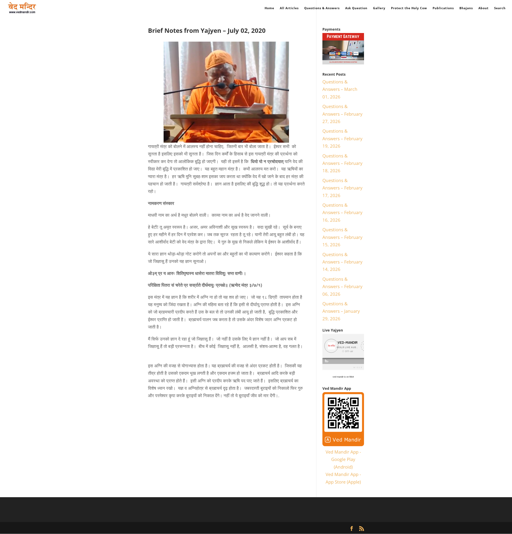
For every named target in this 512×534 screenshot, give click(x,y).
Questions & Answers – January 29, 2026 (341, 311)
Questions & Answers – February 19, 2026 (342, 138)
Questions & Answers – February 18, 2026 (342, 163)
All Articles (289, 8)
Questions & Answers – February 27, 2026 (342, 113)
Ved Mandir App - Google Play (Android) (343, 459)
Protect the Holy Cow (409, 8)
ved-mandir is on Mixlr (343, 377)
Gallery (379, 8)
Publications (443, 8)
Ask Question (356, 8)
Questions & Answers (322, 8)
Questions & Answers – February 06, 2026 (342, 286)
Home (269, 8)
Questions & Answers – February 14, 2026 (342, 261)
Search (500, 8)
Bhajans (466, 8)
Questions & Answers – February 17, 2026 (342, 187)
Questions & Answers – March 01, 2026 (339, 89)
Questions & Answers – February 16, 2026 (342, 212)
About (483, 8)
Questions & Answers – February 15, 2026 (342, 236)
